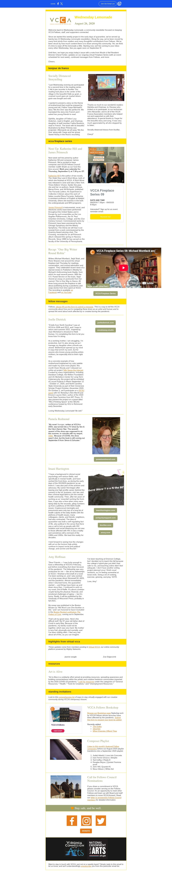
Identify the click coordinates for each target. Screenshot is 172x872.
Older (50, 436)
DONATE (86, 831)
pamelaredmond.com (105, 459)
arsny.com (105, 532)
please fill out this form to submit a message (74, 307)
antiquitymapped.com (106, 518)
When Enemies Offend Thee (105, 731)
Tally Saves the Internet (73, 370)
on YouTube (66, 292)
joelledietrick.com (105, 323)
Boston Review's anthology (65, 612)
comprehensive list (67, 697)
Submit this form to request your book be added (104, 718)
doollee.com (105, 525)
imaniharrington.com (105, 510)
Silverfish (96, 729)
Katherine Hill (54, 176)
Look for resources (86, 682)
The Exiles (97, 726)
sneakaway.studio (105, 330)
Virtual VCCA (94, 647)
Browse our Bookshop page (99, 713)
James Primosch (55, 207)
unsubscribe (86, 866)
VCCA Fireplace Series (105, 293)
